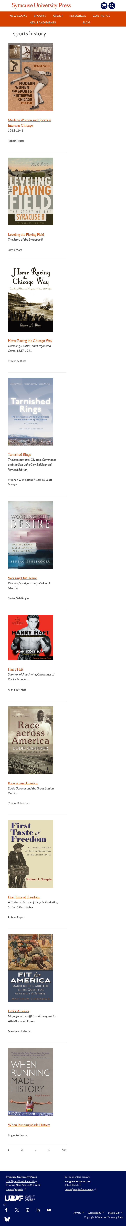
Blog (86, 22)
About (58, 16)
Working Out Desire (22, 578)
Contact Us (101, 16)
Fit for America (18, 1011)
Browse (40, 16)
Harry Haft (15, 669)
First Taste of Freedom (24, 897)
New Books (18, 16)
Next (64, 1150)
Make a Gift (113, 1212)
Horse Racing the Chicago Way (30, 340)
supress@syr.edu (14, 1189)
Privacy (77, 1212)
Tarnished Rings (19, 454)
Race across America (22, 783)
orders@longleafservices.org (79, 1189)
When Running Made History (29, 1125)
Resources (77, 16)
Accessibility (94, 1212)
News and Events (43, 22)
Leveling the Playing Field (26, 234)
